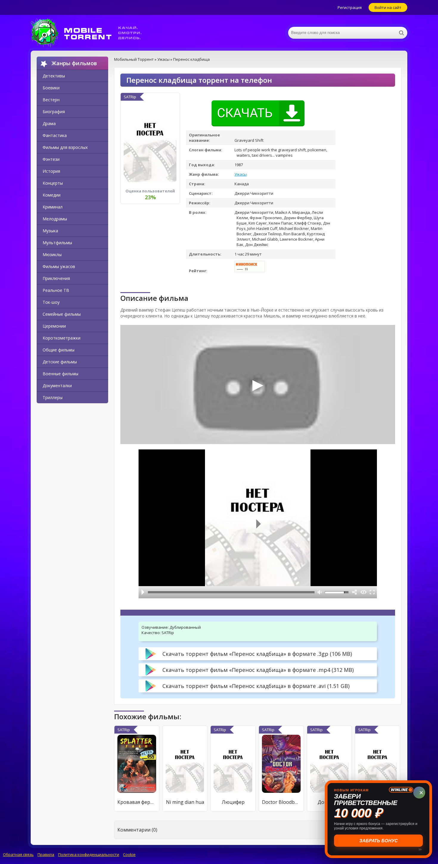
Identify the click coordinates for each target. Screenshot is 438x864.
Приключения (56, 278)
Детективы (54, 76)
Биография (54, 111)
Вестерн (51, 99)
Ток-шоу (51, 302)
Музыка (50, 230)
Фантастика (55, 135)
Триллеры (53, 397)
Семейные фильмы (62, 314)
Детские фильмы (60, 362)
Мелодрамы (55, 219)
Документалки (57, 385)
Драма (49, 123)
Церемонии (54, 326)
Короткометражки (61, 338)
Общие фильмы (58, 350)
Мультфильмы (57, 242)
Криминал (53, 207)
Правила (46, 854)
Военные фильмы (60, 373)
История (51, 171)
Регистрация (350, 7)
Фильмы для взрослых (65, 147)
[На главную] (90, 33)
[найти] (401, 33)
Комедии (51, 195)
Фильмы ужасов (59, 266)
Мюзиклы (52, 254)
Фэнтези (51, 159)
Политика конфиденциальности (88, 854)
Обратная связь (18, 854)
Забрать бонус (378, 840)
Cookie (129, 854)
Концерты (53, 183)
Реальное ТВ (56, 290)
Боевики (51, 88)
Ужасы (240, 174)
